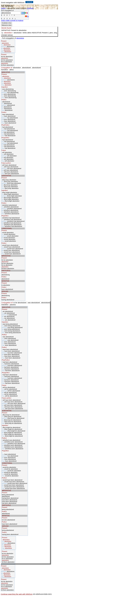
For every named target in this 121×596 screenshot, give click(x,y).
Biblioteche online (6, 25)
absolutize (20, 38)
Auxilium (30, 8)
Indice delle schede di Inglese (12, 20)
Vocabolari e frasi (6, 23)
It (27, 13)
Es (28, 16)
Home (3, 8)
